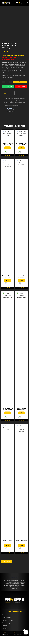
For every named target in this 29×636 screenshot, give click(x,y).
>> (25, 40)
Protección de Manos (7, 77)
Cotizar (20, 82)
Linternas (4, 628)
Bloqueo (4, 615)
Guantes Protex (21, 75)
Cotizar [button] (8, 148)
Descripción (7, 93)
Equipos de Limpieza (7, 623)
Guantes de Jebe (13, 75)
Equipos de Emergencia (7, 620)
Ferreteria (4, 625)
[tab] (7, 93)
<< (23, 40)
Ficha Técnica (21, 86)
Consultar (9, 86)
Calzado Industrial (6, 617)
